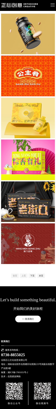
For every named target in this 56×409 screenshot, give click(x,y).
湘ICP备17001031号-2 (18, 372)
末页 (41, 276)
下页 (32, 276)
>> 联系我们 (28, 319)
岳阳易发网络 (14, 376)
